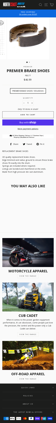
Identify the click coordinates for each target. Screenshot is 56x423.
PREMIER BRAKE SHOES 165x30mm (28, 91)
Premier (28, 67)
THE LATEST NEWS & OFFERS (28, 412)
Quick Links (28, 388)
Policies (28, 396)
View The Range (28, 276)
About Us (28, 404)
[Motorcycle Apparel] (28, 252)
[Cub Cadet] (28, 297)
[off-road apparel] (28, 355)
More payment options (28, 128)
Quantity (28, 98)
